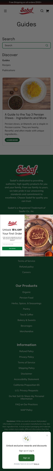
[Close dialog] (52, 216)
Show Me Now (12, 248)
